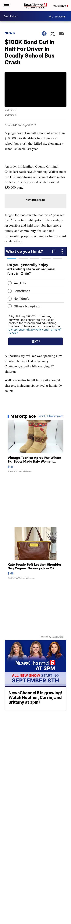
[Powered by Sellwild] (57, 637)
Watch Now (60, 6)
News (10, 33)
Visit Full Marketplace (51, 416)
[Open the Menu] (6, 5)
